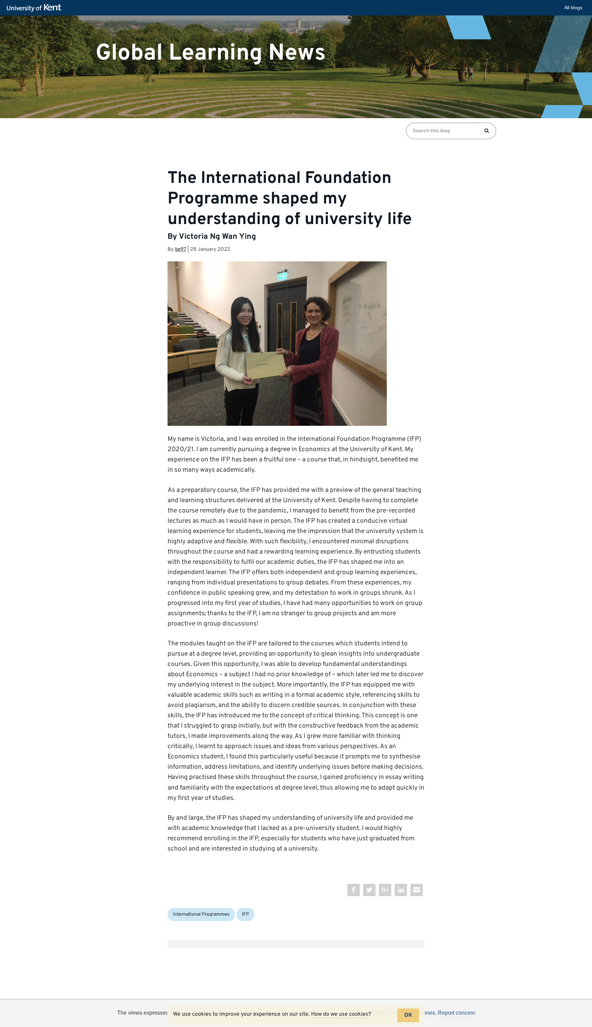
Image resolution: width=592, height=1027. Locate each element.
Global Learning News (211, 52)
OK (408, 1015)
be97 (180, 249)
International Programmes (201, 914)
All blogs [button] (573, 7)
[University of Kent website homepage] (36, 8)
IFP (245, 914)
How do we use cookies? (341, 1014)
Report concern (456, 1013)
